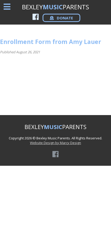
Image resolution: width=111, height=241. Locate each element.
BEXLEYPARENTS (55, 7)
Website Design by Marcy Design (55, 142)
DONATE (64, 17)
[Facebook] (35, 16)
